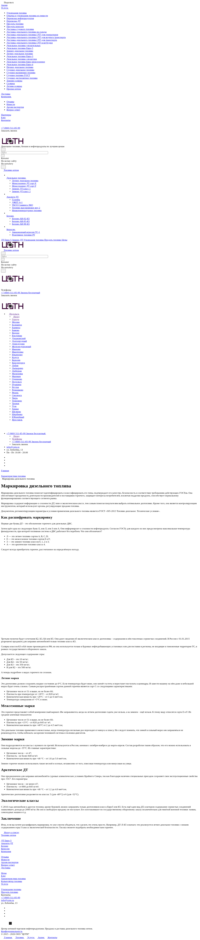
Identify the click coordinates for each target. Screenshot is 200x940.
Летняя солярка (14, 86)
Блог (3, 876)
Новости (11, 104)
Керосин (5, 848)
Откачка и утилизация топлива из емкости (27, 15)
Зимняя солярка (14, 80)
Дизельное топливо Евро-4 (20, 64)
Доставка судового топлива (20, 29)
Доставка (5, 867)
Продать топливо (15, 24)
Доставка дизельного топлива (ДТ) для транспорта (32, 40)
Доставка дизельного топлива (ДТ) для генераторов (32, 34)
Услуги (4, 884)
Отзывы (10, 101)
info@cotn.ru (13, 447)
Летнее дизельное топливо (20, 53)
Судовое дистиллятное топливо (22, 78)
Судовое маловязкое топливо (21, 72)
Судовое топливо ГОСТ (18, 75)
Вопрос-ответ (13, 110)
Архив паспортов (15, 107)
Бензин (4, 846)
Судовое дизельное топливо (20, 70)
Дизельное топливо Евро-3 (20, 56)
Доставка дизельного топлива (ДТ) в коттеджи (30, 43)
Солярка (11, 83)
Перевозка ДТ (14, 21)
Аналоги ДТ (7, 843)
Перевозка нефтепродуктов (20, 18)
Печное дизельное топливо (20, 67)
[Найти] (3, 167)
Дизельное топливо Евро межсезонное (26, 62)
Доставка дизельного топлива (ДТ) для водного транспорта (36, 37)
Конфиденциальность (11, 931)
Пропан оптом (14, 89)
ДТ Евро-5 (6, 840)
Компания (6, 851)
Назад (16, 316)
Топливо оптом (8, 835)
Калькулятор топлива (11, 881)
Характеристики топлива (13, 878)
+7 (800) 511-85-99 (10, 128)
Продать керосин (15, 26)
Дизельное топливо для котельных (24, 45)
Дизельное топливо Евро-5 (20, 48)
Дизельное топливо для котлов (22, 59)
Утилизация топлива (17, 13)
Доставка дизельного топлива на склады (27, 32)
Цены (4, 873)
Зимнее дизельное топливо (20, 51)
